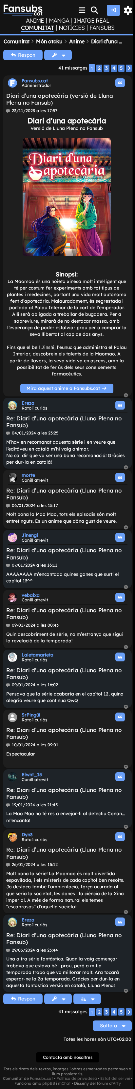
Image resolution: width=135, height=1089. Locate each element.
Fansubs (101, 27)
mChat (64, 1083)
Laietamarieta (37, 655)
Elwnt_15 (32, 774)
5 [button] (121, 68)
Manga (59, 20)
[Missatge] (8, 111)
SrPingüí (31, 715)
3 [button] (106, 68)
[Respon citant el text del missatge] (120, 82)
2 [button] (99, 68)
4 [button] (113, 68)
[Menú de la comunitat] (82, 10)
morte (28, 475)
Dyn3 (27, 834)
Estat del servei (115, 1078)
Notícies (72, 27)
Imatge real (91, 20)
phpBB (48, 1083)
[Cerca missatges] (94, 10)
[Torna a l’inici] (126, 395)
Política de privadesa (76, 1078)
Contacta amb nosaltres (67, 1057)
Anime (35, 20)
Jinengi (30, 535)
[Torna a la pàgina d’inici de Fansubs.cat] (23, 10)
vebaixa (31, 595)
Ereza (28, 403)
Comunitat (37, 27)
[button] (129, 68)
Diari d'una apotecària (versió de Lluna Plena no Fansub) (59, 99)
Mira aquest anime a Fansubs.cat (64, 388)
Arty (117, 1083)
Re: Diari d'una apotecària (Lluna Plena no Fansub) (64, 422)
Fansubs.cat (35, 81)
